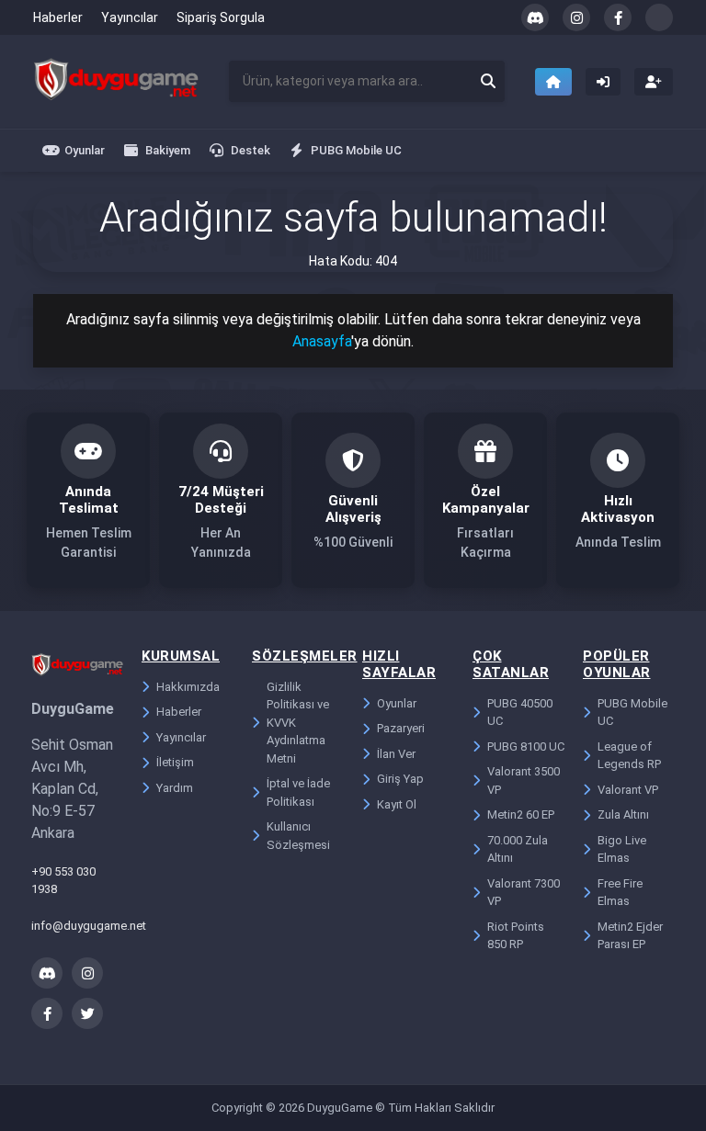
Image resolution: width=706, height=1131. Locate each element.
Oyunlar (84, 150)
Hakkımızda (188, 687)
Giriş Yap (400, 779)
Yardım (174, 788)
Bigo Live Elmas (622, 849)
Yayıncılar (129, 17)
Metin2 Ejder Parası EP (630, 936)
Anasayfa (321, 341)
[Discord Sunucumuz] (535, 17)
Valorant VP (628, 790)
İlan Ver (396, 754)
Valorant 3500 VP (523, 780)
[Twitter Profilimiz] (659, 17)
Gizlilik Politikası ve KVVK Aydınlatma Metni (298, 722)
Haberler (58, 17)
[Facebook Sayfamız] (618, 17)
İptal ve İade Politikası (298, 792)
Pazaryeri (401, 728)
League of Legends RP (629, 756)
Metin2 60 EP (520, 814)
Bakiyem (167, 150)
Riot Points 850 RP (515, 936)
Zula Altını (623, 814)
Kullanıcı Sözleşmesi (298, 836)
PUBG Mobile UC (356, 150)
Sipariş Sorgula (220, 17)
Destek (250, 150)
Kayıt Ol (396, 804)
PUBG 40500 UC (519, 712)
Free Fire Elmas (620, 893)
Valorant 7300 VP (523, 893)
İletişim (175, 762)
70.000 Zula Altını (517, 849)
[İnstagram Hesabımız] (576, 17)
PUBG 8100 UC (525, 746)
